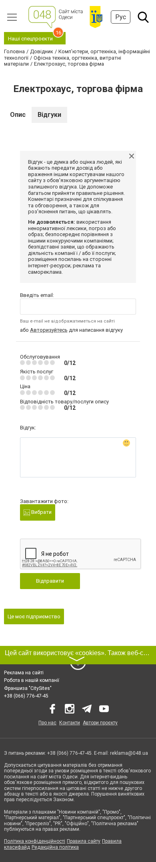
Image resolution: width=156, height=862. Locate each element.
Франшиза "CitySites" (28, 688)
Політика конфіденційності (34, 841)
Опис (18, 114)
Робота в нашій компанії (31, 680)
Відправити (50, 581)
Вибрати (41, 512)
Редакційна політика (55, 847)
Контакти (69, 723)
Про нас (47, 723)
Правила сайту (83, 841)
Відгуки (49, 114)
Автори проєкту (100, 723)
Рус (120, 17)
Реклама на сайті (24, 673)
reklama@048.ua (129, 753)
